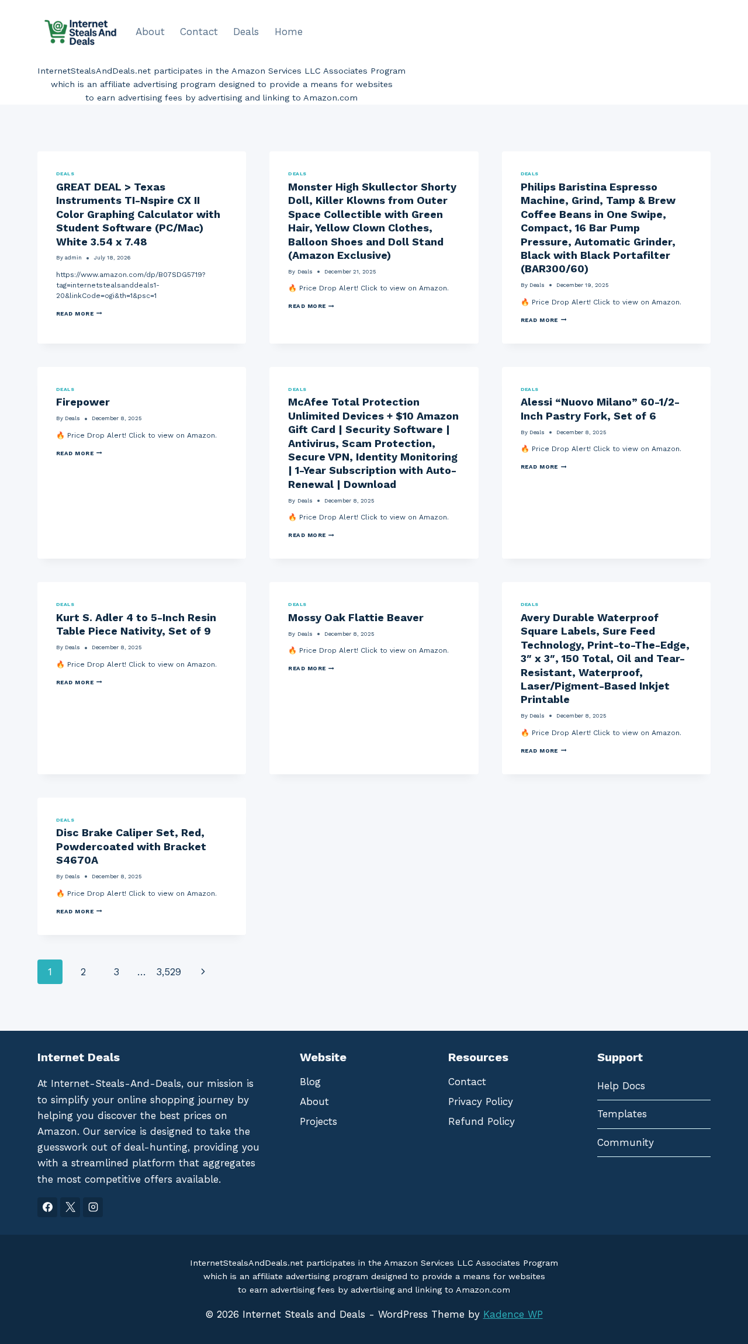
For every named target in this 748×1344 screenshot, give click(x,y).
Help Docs (621, 1086)
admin (73, 257)
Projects (318, 1121)
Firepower (83, 402)
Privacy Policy (480, 1101)
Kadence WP (513, 1314)
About (150, 31)
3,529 (168, 972)
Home (289, 31)
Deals (246, 31)
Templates (622, 1114)
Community (625, 1142)
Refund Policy (481, 1121)
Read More (79, 314)
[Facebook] (47, 1207)
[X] (70, 1207)
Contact (199, 31)
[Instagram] (93, 1207)
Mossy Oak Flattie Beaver (356, 617)
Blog (310, 1081)
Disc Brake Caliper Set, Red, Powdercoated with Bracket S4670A (131, 846)
